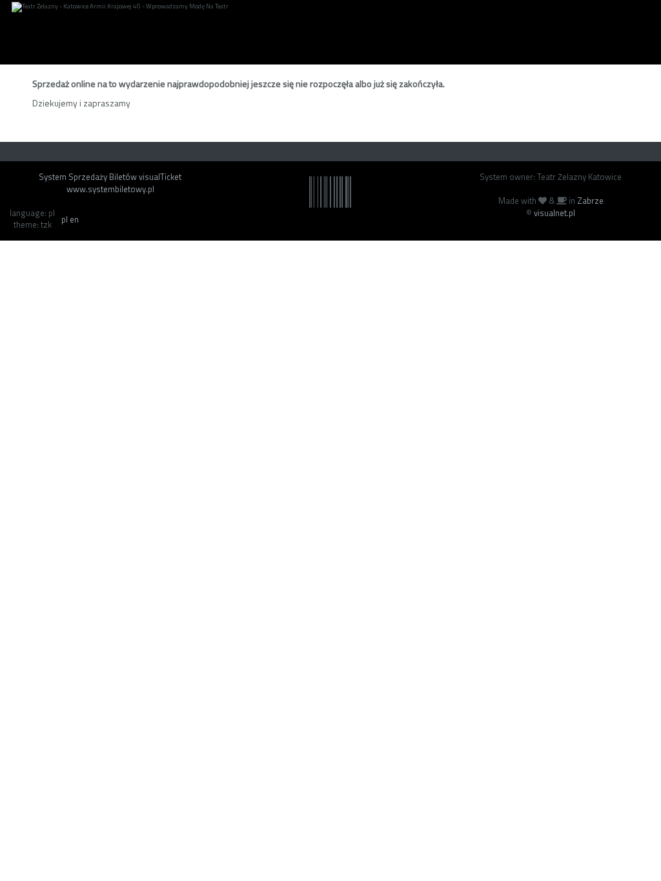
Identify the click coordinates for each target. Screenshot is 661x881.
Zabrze (590, 200)
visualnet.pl (554, 212)
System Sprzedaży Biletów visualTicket (110, 176)
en (74, 219)
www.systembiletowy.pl (110, 189)
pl (64, 219)
